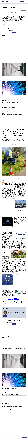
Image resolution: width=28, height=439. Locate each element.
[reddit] (15, 12)
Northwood (15, 295)
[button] (2, 1)
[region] (14, 437)
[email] (16, 12)
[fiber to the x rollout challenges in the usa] (14, 88)
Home (2, 5)
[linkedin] (12, 12)
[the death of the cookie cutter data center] (14, 69)
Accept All (25, 437)
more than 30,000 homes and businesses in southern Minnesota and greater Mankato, (8, 207)
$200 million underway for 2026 (7, 246)
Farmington (9, 296)
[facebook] (11, 12)
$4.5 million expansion (7, 229)
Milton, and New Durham (15, 296)
